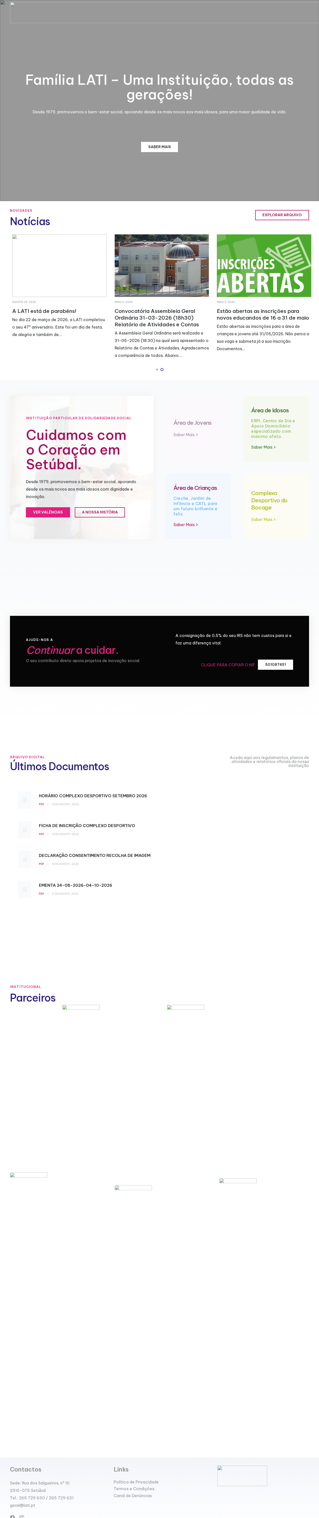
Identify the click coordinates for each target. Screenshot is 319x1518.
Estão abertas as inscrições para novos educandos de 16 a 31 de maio (261, 314)
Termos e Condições (134, 1488)
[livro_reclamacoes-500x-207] (263, 1476)
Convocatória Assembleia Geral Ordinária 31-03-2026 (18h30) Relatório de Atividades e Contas (154, 318)
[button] (157, 369)
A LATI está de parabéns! (42, 311)
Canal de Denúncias (133, 1495)
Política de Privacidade (136, 1481)
